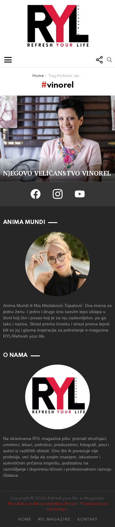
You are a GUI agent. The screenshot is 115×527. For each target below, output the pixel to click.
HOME (24, 519)
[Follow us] (99, 59)
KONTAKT (87, 519)
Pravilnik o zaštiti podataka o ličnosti (43, 504)
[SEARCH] (109, 60)
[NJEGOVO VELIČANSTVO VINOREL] (57, 139)
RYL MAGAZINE (54, 519)
